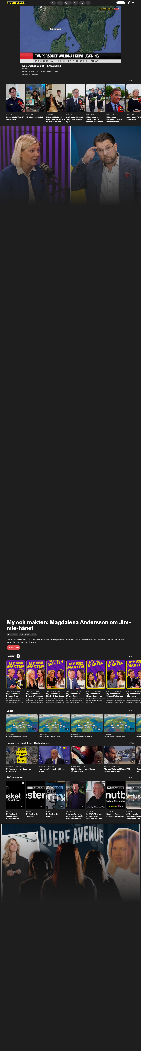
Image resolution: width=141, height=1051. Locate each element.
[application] (70, 34)
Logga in (121, 3)
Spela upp (15, 647)
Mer (88, 3)
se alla (131, 81)
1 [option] (18, 656)
